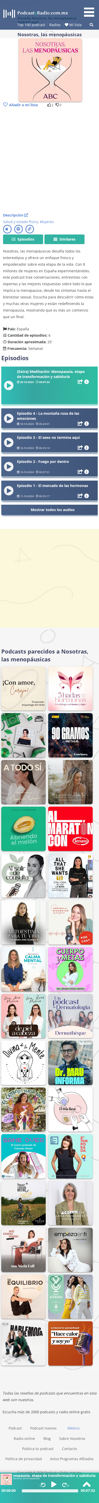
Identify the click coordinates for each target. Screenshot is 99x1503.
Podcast (15, 1428)
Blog (47, 1438)
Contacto (69, 1448)
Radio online (24, 1438)
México (73, 1428)
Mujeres (47, 221)
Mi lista (75, 24)
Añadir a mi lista (23, 104)
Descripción (13, 215)
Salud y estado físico (20, 221)
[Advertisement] (49, 160)
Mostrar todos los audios (53, 509)
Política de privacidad (23, 1458)
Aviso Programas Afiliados (72, 1458)
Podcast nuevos (43, 1428)
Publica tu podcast (38, 1448)
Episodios (25, 239)
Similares (66, 239)
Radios (55, 24)
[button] (91, 9)
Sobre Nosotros (72, 1438)
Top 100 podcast (31, 24)
